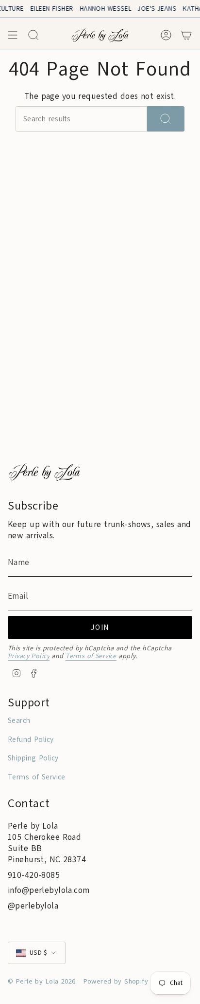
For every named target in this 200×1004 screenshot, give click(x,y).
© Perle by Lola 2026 (42, 981)
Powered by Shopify (116, 981)
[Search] (165, 119)
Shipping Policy (33, 758)
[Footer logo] (44, 471)
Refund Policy (31, 739)
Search (19, 720)
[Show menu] (12, 35)
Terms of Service (91, 656)
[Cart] (186, 35)
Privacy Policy (29, 656)
